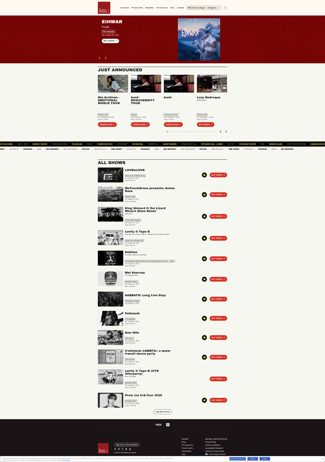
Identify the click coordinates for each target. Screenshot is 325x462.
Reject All (252, 458)
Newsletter (149, 8)
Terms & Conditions (212, 445)
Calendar (180, 8)
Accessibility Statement (214, 448)
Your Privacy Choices (217, 454)
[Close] (322, 459)
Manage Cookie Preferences (237, 458)
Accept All (264, 458)
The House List (162, 8)
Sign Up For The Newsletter (127, 445)
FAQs (172, 8)
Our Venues (124, 8)
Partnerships (186, 451)
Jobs (183, 454)
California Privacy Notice (214, 451)
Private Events (137, 8)
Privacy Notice (66, 460)
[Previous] (100, 58)
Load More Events (162, 412)
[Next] (105, 58)
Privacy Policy (210, 442)
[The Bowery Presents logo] (104, 8)
